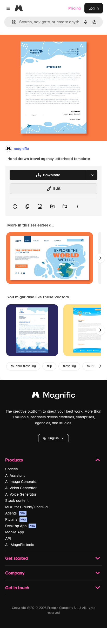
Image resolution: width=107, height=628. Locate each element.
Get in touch (17, 587)
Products (14, 460)
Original (33, 44)
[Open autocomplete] (11, 22)
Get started (16, 558)
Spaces (11, 469)
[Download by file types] (92, 175)
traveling (69, 366)
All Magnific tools (19, 544)
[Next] (100, 258)
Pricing (74, 8)
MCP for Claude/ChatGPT (27, 507)
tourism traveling (23, 366)
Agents (15, 513)
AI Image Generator (21, 481)
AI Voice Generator (20, 494)
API (8, 538)
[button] (53, 438)
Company (14, 573)
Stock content (17, 500)
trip (49, 366)
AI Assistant (15, 475)
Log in (94, 8)
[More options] (77, 206)
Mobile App (14, 532)
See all (48, 225)
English (53, 438)
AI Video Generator (21, 488)
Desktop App (20, 526)
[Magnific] (53, 396)
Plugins (15, 519)
